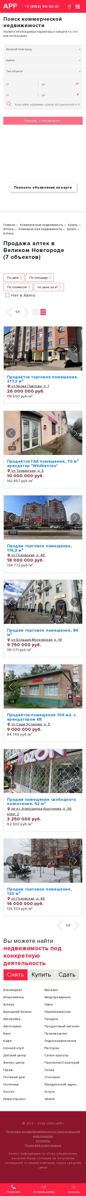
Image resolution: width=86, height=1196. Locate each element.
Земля (50, 1099)
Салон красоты (57, 1055)
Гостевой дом (14, 1077)
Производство (56, 1033)
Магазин (51, 990)
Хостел (9, 1092)
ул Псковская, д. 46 (27, 555)
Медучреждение (58, 997)
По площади (38, 278)
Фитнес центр (13, 1062)
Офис (49, 1004)
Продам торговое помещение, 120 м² (39, 891)
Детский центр (14, 1055)
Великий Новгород (19, 49)
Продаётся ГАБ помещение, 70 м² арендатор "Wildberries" (43, 463)
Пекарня (51, 1019)
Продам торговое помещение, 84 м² (43, 632)
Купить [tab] (41, 974)
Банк (7, 1033)
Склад (49, 1070)
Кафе (7, 1041)
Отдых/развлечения (60, 1041)
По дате (13, 278)
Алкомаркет (12, 990)
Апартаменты (13, 997)
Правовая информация (43, 1145)
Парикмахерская (58, 1012)
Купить (10, 60)
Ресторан (52, 1048)
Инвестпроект (14, 1099)
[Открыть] (43, 348)
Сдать (67, 974)
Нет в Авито (23, 295)
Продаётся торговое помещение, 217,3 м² (42, 379)
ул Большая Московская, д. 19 (36, 640)
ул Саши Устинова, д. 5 (30, 724)
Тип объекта (14, 71)
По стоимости (17, 287)
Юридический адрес (61, 1084)
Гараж (8, 1070)
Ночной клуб (13, 1048)
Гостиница (11, 1084)
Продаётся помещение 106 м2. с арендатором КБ (41, 717)
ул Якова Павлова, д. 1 (29, 386)
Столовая (52, 1077)
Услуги (50, 1092)
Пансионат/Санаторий (62, 1062)
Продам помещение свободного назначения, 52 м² (41, 801)
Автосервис (12, 1026)
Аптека (8, 1004)
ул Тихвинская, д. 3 (27, 471)
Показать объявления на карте (43, 187)
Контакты (43, 1141)
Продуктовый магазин (62, 1026)
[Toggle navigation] (78, 6)
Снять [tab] (15, 974)
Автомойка (11, 1019)
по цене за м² (47, 287)
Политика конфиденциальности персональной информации (43, 1134)
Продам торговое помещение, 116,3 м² (39, 548)
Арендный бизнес (17, 1012)
